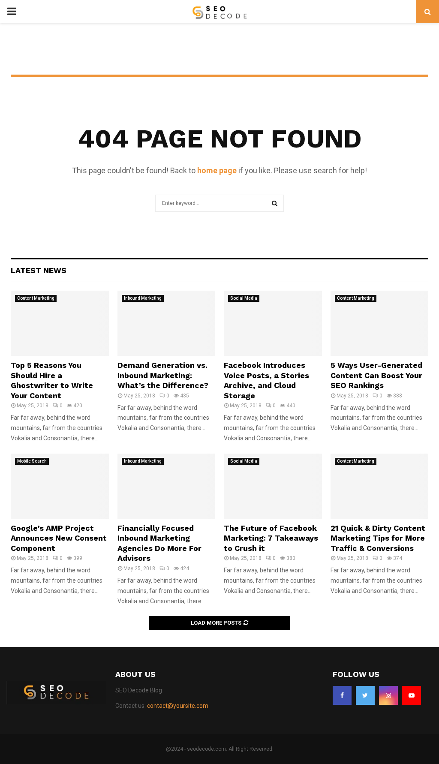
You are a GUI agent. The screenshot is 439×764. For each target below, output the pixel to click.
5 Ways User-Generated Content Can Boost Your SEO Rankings (376, 375)
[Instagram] (388, 695)
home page (217, 170)
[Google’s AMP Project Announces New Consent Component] (60, 486)
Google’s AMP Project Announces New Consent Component (59, 538)
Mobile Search (32, 461)
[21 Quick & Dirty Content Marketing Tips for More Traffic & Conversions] (380, 486)
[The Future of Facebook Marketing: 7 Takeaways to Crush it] (273, 486)
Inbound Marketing (143, 298)
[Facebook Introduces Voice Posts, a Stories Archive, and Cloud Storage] (273, 323)
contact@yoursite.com (177, 705)
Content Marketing (35, 298)
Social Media (243, 298)
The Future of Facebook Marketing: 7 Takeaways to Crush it (271, 538)
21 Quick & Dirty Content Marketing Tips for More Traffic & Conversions (378, 538)
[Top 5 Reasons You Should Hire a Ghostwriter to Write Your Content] (60, 323)
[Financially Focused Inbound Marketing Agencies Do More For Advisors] (166, 486)
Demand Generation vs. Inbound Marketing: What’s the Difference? (162, 375)
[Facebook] (342, 695)
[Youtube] (411, 695)
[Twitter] (365, 695)
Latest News (38, 270)
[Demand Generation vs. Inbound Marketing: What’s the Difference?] (166, 323)
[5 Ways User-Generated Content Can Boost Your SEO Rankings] (380, 323)
